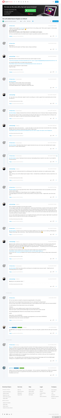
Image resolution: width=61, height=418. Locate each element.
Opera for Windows (7, 391)
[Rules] (25, 2)
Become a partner (55, 396)
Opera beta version (7, 396)
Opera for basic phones (8, 407)
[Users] (21, 2)
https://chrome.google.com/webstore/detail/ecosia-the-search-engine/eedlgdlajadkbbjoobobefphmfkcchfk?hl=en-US (33, 60)
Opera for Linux (6, 395)
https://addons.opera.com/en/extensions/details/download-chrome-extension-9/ (25, 63)
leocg (10, 327)
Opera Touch (5, 406)
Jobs (52, 393)
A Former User (12, 25)
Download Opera (31, 10)
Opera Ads (20, 394)
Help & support (32, 389)
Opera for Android (6, 402)
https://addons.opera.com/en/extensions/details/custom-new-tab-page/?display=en (26, 251)
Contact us (53, 398)
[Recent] (17, 2)
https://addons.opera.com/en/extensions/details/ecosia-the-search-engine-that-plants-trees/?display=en (30, 130)
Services (20, 386)
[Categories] (14, 2)
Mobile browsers (5, 400)
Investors (53, 394)
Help (30, 386)
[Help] (28, 2)
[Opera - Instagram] (11, 414)
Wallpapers (20, 393)
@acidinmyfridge (18, 79)
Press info (53, 391)
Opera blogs (31, 391)
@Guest (18, 56)
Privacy (41, 391)
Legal (41, 386)
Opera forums (31, 393)
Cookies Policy (43, 393)
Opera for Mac (6, 393)
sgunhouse (11, 367)
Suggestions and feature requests (10, 21)
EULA (41, 394)
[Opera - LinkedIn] (9, 414)
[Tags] (19, 2)
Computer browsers (6, 389)
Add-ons (19, 389)
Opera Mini (5, 404)
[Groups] (23, 2)
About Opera (54, 389)
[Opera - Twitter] (5, 414)
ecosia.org (22, 28)
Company (53, 386)
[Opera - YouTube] (7, 414)
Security (41, 389)
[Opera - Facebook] (3, 414)
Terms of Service (43, 396)
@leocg (10, 347)
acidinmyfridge (12, 56)
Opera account (21, 391)
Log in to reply (55, 21)
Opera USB (5, 398)
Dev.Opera (31, 394)
